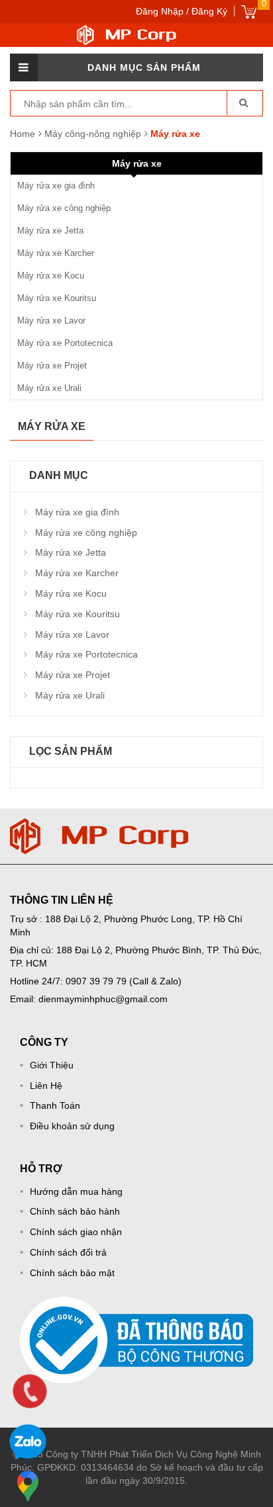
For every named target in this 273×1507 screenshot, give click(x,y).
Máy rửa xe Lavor (51, 320)
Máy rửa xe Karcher (55, 253)
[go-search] (243, 102)
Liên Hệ (46, 1085)
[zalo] (28, 1444)
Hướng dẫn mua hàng (76, 1191)
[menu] (24, 67)
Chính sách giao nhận (76, 1232)
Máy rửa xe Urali (49, 388)
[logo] (99, 825)
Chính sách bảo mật (72, 1273)
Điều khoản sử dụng (72, 1126)
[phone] (30, 1391)
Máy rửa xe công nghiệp (64, 208)
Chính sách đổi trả (68, 1252)
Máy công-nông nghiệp (94, 133)
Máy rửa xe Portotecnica (65, 343)
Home (22, 133)
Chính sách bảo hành (75, 1211)
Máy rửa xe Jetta (50, 231)
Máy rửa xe (137, 163)
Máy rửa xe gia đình (56, 186)
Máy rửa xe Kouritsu (56, 298)
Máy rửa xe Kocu (50, 275)
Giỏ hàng (248, 11)
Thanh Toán (55, 1105)
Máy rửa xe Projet (52, 365)
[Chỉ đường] (28, 1486)
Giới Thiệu (52, 1065)
